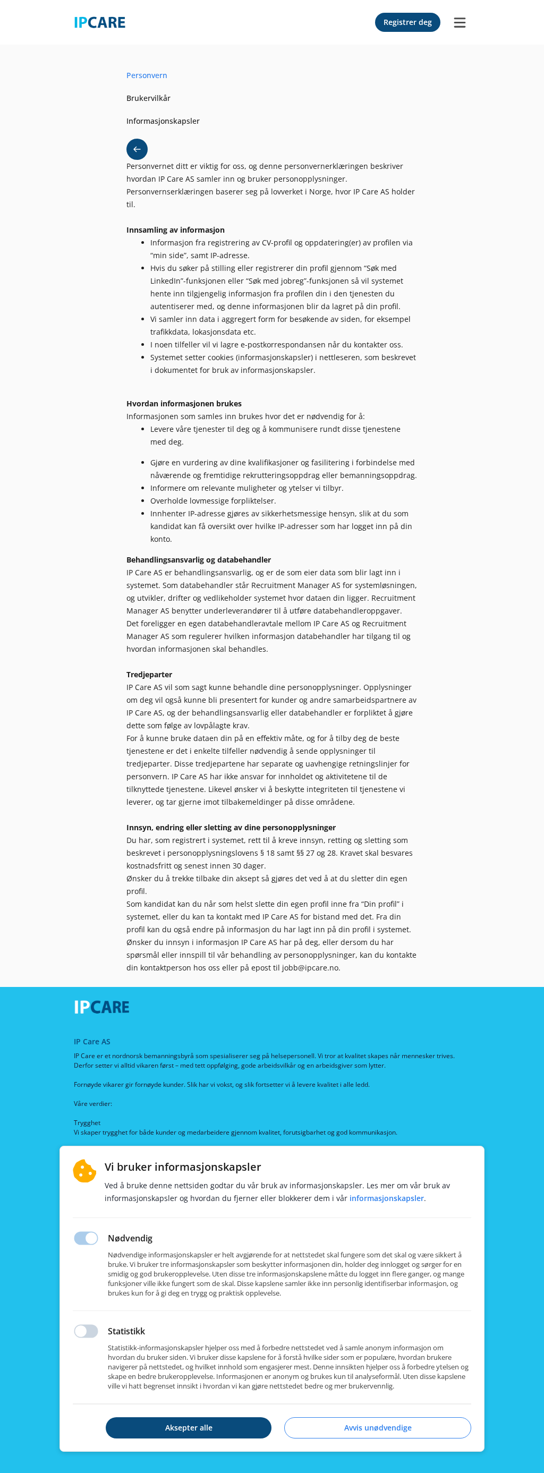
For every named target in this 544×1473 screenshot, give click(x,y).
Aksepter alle (188, 1428)
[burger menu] (459, 22)
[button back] (137, 149)
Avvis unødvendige (378, 1428)
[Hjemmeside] (106, 1009)
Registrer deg (408, 22)
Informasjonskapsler (387, 1198)
